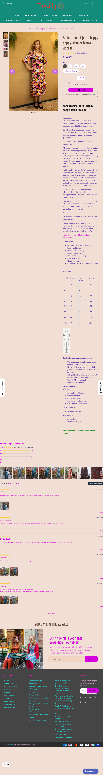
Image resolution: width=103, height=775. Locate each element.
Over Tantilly (34, 689)
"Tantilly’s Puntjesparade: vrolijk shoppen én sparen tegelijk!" (64, 708)
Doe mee (91, 659)
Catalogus (68, 15)
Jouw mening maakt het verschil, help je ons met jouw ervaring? (63, 724)
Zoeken (32, 717)
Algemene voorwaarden (38, 686)
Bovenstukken (47, 20)
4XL (76, 66)
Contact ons (31, 15)
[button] (5, 35)
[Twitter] (80, 697)
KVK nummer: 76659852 (38, 720)
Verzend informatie (36, 695)
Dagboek (83, 15)
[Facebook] (85, 697)
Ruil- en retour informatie (38, 698)
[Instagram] (94, 697)
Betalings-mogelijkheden (38, 714)
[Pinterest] (90, 697)
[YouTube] (85, 702)
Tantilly (11, 744)
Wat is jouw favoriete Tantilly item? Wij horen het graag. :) (63, 716)
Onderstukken (13, 20)
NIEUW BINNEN (51, 15)
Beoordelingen (89, 20)
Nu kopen (80, 90)
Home (16, 15)
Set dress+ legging (70, 71)
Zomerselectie (68, 20)
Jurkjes (31, 20)
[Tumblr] (80, 702)
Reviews (32, 701)
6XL (83, 66)
